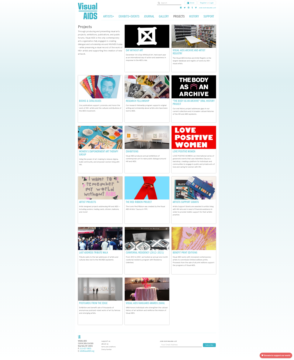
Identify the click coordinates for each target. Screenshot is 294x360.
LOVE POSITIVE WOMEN (184, 151)
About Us (104, 344)
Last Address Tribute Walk (93, 253)
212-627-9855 (85, 348)
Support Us (105, 341)
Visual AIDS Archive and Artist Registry (189, 52)
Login (211, 3)
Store (192, 3)
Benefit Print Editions (185, 253)
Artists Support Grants (186, 202)
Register (203, 3)
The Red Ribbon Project (139, 202)
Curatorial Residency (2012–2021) (145, 253)
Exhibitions (132, 151)
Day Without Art (134, 50)
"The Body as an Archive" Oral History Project (194, 102)
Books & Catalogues (90, 101)
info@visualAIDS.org (87, 351)
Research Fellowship (137, 101)
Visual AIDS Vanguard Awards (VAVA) (145, 303)
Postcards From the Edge (93, 303)
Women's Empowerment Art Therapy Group (98, 153)
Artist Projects (87, 202)
